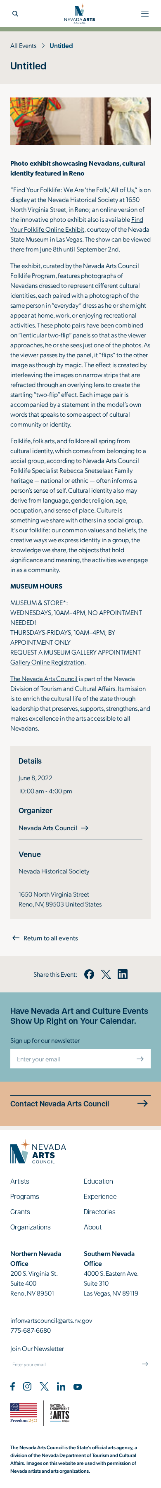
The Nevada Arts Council (44, 678)
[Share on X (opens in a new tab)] (106, 974)
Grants (20, 1211)
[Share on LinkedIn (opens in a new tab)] (123, 974)
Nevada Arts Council (54, 827)
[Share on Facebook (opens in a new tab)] (89, 974)
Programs (24, 1196)
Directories (100, 1211)
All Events (23, 45)
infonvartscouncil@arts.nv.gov (51, 1320)
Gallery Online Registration (47, 661)
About (93, 1226)
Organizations (30, 1226)
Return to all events (51, 937)
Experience (100, 1196)
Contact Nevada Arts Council (59, 1104)
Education (98, 1181)
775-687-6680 (30, 1330)
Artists (19, 1181)
